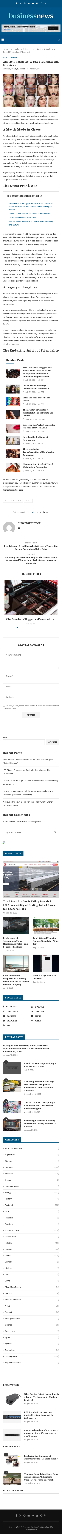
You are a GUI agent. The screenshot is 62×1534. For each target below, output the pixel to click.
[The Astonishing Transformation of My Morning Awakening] (13, 453)
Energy (32, 1192)
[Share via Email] (47, 512)
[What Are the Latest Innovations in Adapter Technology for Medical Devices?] (12, 1399)
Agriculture (32, 1155)
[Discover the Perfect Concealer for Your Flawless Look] (13, 428)
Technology (32, 1350)
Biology (32, 1161)
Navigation (36, 821)
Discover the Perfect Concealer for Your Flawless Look (39, 426)
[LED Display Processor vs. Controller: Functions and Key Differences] (12, 1417)
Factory (32, 1199)
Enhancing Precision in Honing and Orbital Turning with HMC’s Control (40, 1123)
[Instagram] (24, 3)
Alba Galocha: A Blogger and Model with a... (31, 619)
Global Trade (32, 1236)
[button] (7, 606)
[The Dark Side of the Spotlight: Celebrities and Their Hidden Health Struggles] (12, 1107)
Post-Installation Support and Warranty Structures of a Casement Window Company (16, 980)
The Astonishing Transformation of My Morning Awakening (38, 452)
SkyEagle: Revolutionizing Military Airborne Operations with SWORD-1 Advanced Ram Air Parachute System (26, 1048)
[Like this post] (34, 512)
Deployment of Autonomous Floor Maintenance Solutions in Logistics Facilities (15, 942)
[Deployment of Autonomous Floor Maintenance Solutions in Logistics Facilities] (16, 926)
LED (32, 1274)
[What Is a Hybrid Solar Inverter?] (46, 963)
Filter (32, 1211)
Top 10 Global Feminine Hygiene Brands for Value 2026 (46, 941)
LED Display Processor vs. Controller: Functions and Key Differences (39, 1415)
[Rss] (45, 3)
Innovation (32, 1249)
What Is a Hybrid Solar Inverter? (44, 977)
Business (32, 1173)
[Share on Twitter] (41, 512)
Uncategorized (32, 1356)
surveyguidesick (18, 69)
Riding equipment (32, 1318)
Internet (32, 1255)
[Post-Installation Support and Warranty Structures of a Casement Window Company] (16, 963)
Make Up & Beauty (23, 49)
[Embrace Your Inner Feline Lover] (13, 401)
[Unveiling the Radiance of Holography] (13, 440)
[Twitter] (20, 3)
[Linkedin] (28, 3)
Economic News (32, 1186)
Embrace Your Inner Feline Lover (22, 218)
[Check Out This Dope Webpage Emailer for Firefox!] (12, 1068)
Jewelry (32, 1262)
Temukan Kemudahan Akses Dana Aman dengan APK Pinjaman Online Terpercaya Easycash (41, 1477)
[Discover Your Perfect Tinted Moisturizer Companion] (13, 467)
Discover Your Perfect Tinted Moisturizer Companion (38, 466)
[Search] (58, 39)
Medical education (32, 1299)
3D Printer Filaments (32, 1148)
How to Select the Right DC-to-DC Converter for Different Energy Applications (41, 1433)
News (32, 1306)
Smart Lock (32, 1331)
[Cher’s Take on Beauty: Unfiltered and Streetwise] (13, 389)
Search (6, 737)
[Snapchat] (41, 3)
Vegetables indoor (32, 1363)
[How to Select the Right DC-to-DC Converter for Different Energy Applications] (12, 1435)
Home (5, 49)
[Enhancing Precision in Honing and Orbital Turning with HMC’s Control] (12, 1125)
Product (32, 1312)
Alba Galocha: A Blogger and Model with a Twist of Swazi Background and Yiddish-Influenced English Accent (31, 206)
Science (32, 1325)
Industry (32, 1243)
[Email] (37, 3)
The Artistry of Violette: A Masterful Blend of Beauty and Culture (38, 413)
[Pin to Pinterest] (44, 512)
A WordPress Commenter (15, 821)
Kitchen (32, 1268)
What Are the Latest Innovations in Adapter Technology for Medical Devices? (41, 1397)
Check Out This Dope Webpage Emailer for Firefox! (40, 1065)
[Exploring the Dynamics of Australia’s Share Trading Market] (12, 1461)
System (32, 1344)
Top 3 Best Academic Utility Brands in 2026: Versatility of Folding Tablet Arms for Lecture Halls (29, 905)
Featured (32, 1205)
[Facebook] (16, 3)
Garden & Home (32, 1230)
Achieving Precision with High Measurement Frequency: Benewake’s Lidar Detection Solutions (39, 1086)
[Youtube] (33, 3)
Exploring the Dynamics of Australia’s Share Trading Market (41, 1457)
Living (32, 1281)
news (28, 501)
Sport (32, 1337)
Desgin (32, 1180)
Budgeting (32, 1167)
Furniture (32, 1224)
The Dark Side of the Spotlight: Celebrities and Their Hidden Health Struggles (39, 1105)
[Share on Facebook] (37, 512)
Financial (32, 1218)
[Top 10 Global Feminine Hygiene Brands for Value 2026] (46, 926)
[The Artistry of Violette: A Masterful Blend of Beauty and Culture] (13, 414)
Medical (32, 1293)
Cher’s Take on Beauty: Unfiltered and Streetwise (29, 214)
